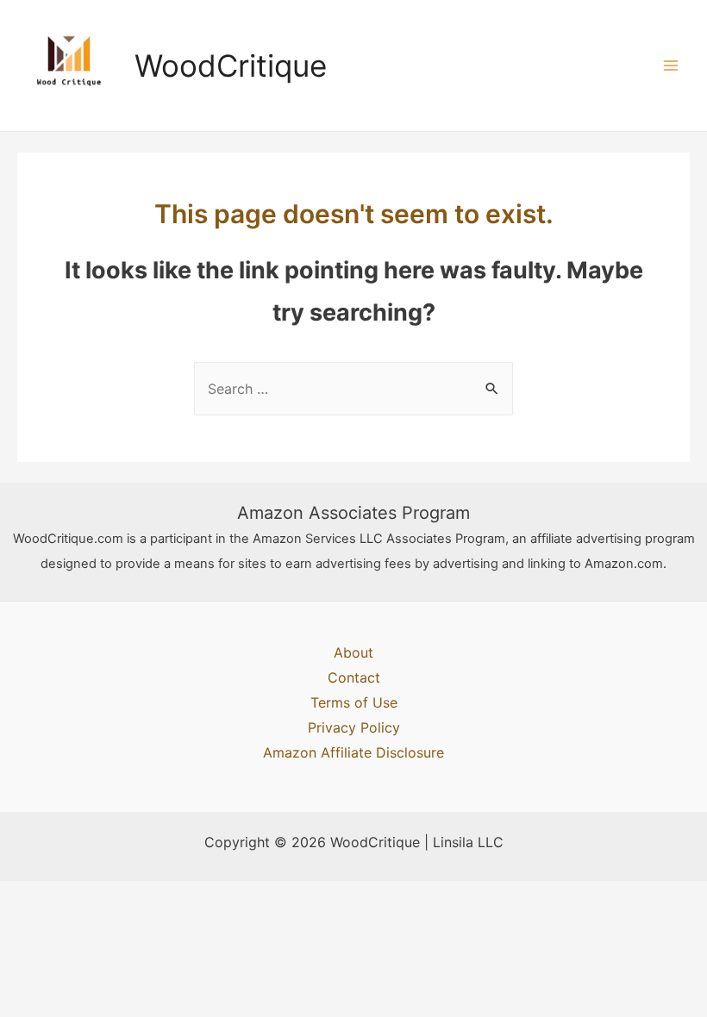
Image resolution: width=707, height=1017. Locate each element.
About (353, 652)
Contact (354, 677)
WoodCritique (231, 65)
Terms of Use (353, 702)
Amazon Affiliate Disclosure (353, 752)
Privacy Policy (354, 727)
